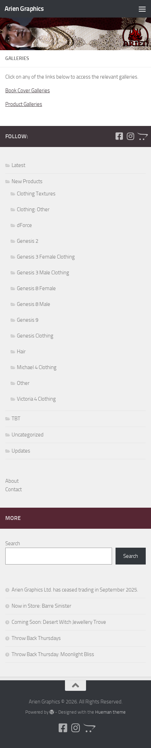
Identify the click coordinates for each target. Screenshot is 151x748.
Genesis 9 (27, 320)
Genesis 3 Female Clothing (46, 257)
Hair (21, 351)
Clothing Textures (36, 194)
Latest (18, 165)
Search (12, 543)
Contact (13, 489)
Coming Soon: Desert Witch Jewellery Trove (59, 622)
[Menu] (142, 9)
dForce (24, 225)
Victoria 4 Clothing (36, 399)
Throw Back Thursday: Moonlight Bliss (53, 654)
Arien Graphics (24, 9)
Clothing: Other (33, 209)
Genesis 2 (27, 241)
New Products (27, 181)
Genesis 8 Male (33, 304)
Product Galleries (23, 104)
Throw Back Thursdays (36, 638)
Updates (21, 451)
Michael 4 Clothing (37, 367)
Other (23, 383)
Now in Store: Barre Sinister (41, 606)
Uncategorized (28, 435)
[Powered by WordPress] (52, 712)
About (12, 481)
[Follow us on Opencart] (141, 136)
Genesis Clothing (35, 336)
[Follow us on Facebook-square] (119, 136)
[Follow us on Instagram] (130, 136)
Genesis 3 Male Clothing (43, 272)
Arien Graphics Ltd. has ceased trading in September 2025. (75, 590)
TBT (16, 418)
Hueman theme (110, 712)
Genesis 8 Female (36, 288)
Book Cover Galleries (27, 90)
